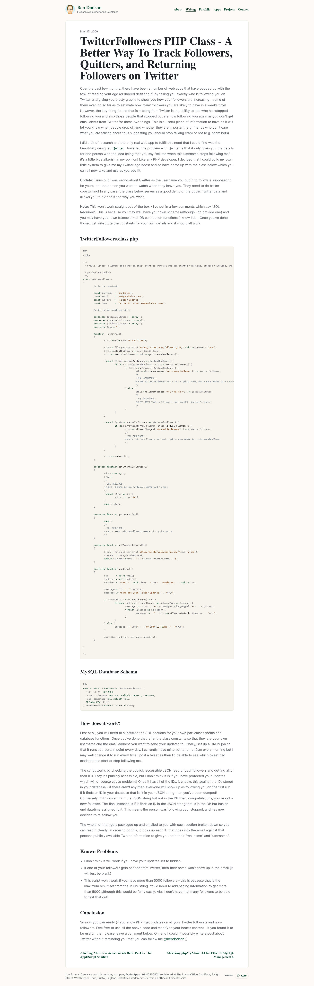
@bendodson (174, 939)
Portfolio (204, 9)
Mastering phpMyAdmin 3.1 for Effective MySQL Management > (200, 955)
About (178, 9)
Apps (217, 9)
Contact (243, 9)
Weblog (191, 9)
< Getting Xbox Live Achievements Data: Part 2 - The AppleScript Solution (115, 955)
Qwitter (118, 148)
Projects (229, 9)
